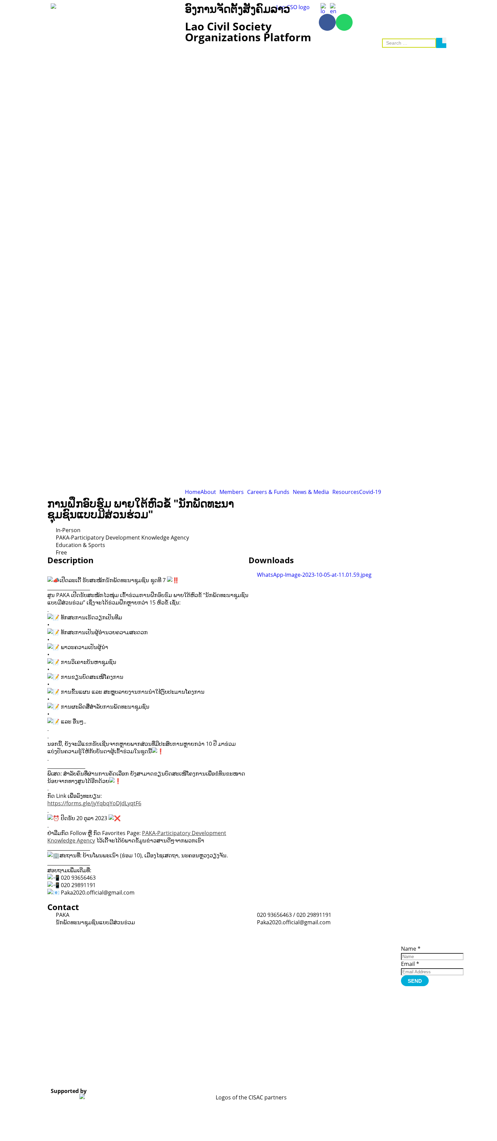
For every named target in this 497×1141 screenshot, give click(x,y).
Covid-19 (370, 492)
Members (231, 492)
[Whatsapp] (344, 22)
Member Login (369, 962)
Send (415, 981)
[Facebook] (327, 22)
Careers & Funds (268, 492)
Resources (345, 492)
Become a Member (364, 955)
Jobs (357, 967)
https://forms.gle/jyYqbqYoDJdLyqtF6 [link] (94, 803)
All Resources (319, 961)
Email (410, 964)
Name (411, 948)
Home (192, 492)
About (208, 492)
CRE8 (241, 1073)
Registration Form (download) (324, 954)
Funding (362, 971)
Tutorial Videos (321, 947)
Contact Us (365, 976)
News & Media (311, 492)
